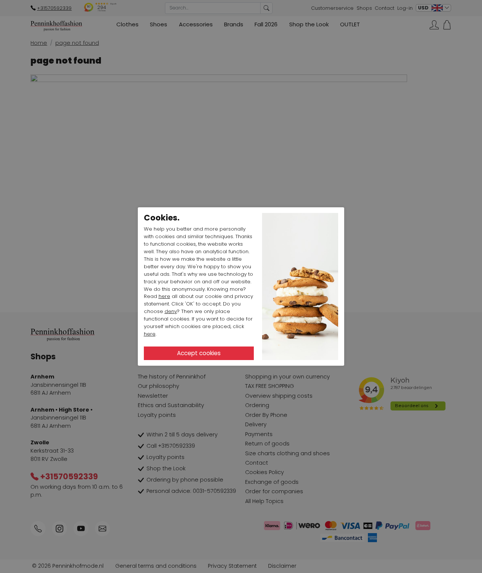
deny (171, 311)
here (164, 296)
